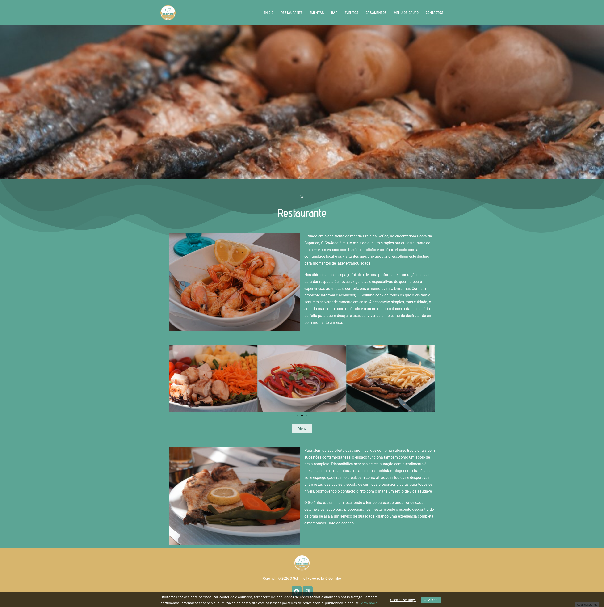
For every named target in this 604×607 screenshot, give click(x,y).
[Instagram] (308, 591)
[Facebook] (297, 591)
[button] (174, 379)
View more (369, 603)
